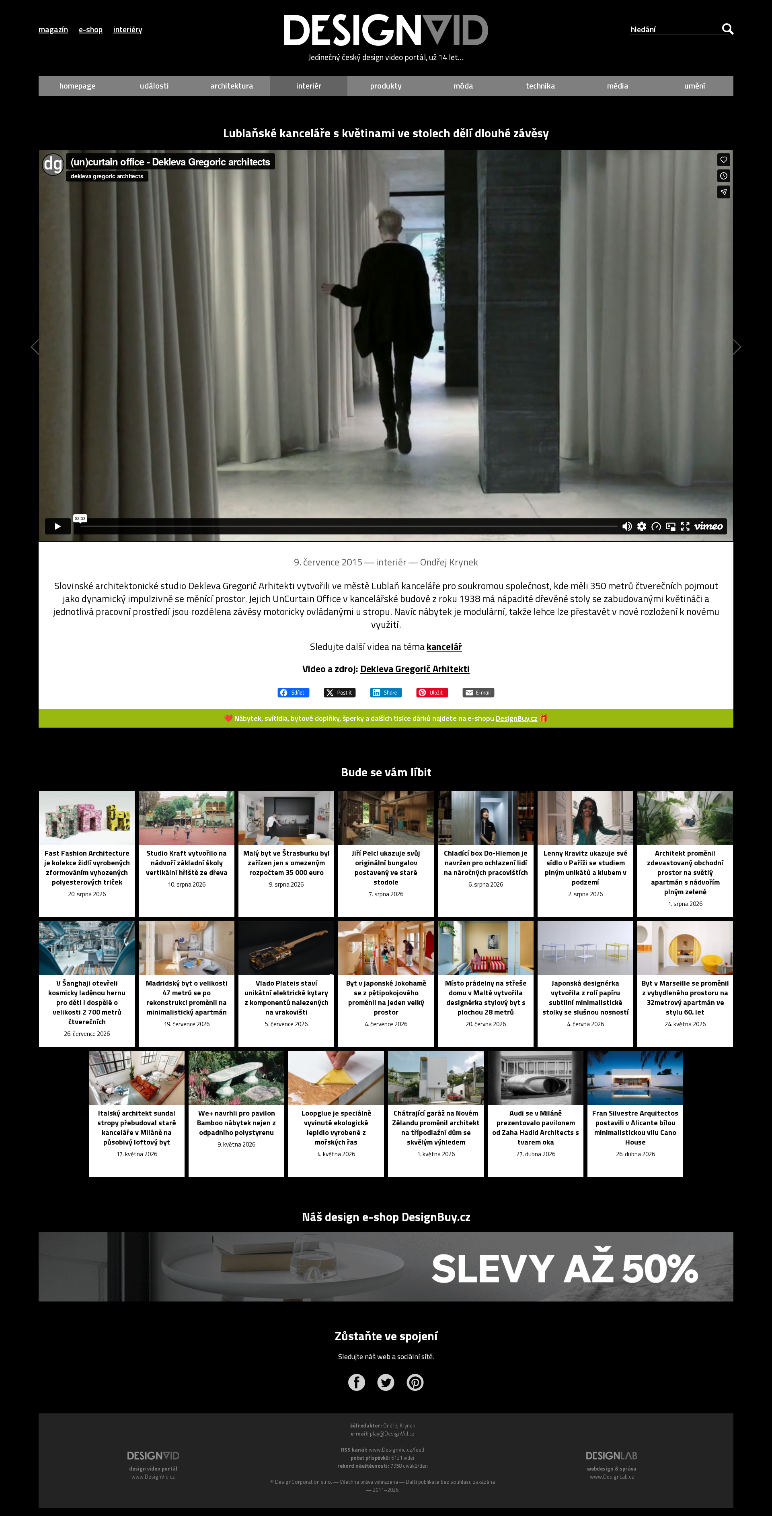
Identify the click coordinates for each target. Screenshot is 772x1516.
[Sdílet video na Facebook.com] (293, 689)
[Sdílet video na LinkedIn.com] (386, 689)
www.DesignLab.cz (612, 1477)
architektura (231, 85)
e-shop (91, 29)
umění (694, 85)
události (154, 85)
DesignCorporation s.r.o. (303, 1482)
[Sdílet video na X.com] (340, 689)
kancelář (444, 646)
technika (540, 85)
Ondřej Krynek (449, 562)
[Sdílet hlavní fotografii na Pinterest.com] (432, 689)
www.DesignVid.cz (153, 1477)
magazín (53, 29)
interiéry (127, 29)
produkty (386, 85)
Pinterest (415, 1382)
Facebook (356, 1382)
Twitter (385, 1382)
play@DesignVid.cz (392, 1433)
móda (463, 85)
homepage (77, 85)
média (617, 85)
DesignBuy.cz (517, 718)
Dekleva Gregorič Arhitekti (415, 668)
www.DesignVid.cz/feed (396, 1450)
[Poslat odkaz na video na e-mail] (478, 689)
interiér (308, 85)
